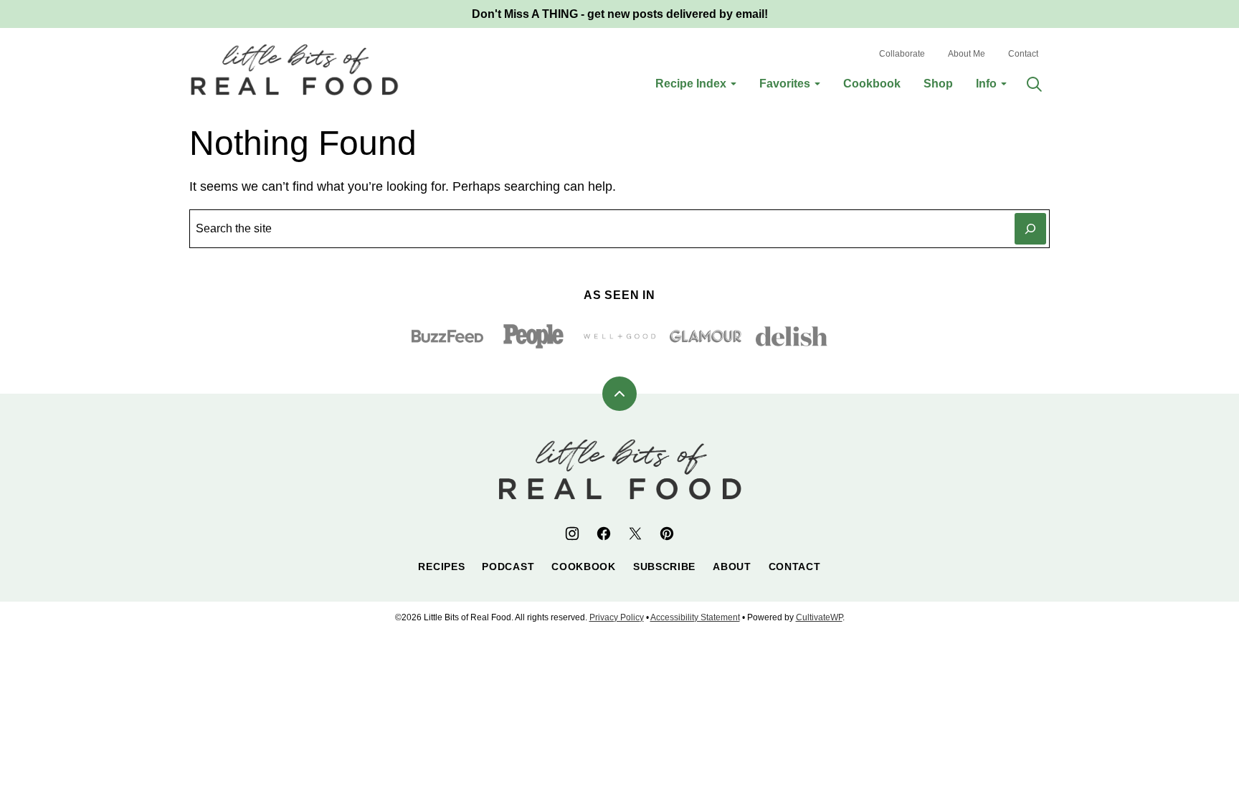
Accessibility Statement (695, 617)
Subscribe (664, 566)
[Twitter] (635, 533)
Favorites (784, 83)
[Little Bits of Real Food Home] (294, 69)
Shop (938, 83)
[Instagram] (572, 533)
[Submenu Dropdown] (733, 84)
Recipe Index (690, 83)
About (732, 566)
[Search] (1034, 84)
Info (986, 83)
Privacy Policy (616, 617)
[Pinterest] (667, 533)
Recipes (441, 566)
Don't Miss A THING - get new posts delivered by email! (620, 14)
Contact (1023, 54)
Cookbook (872, 83)
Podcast (508, 566)
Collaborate (902, 54)
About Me (966, 54)
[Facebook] (604, 533)
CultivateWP (819, 617)
